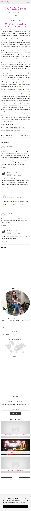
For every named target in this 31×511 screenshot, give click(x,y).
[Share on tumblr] (12, 125)
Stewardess (9, 130)
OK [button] (15, 506)
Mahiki (14, 128)
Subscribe (15, 413)
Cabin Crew (13, 127)
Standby (3, 130)
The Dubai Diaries (15, 9)
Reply (4, 167)
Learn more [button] (22, 502)
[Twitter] (2, 2)
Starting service (7, 136)
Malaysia (18, 128)
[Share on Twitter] (8, 125)
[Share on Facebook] (6, 125)
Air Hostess (6, 127)
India (6, 128)
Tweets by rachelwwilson (15, 479)
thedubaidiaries (12, 172)
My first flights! (24, 136)
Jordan (10, 128)
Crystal (18, 127)
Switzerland (16, 130)
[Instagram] (5, 2)
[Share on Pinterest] (11, 125)
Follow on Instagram (16, 396)
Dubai (22, 127)
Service (24, 128)
